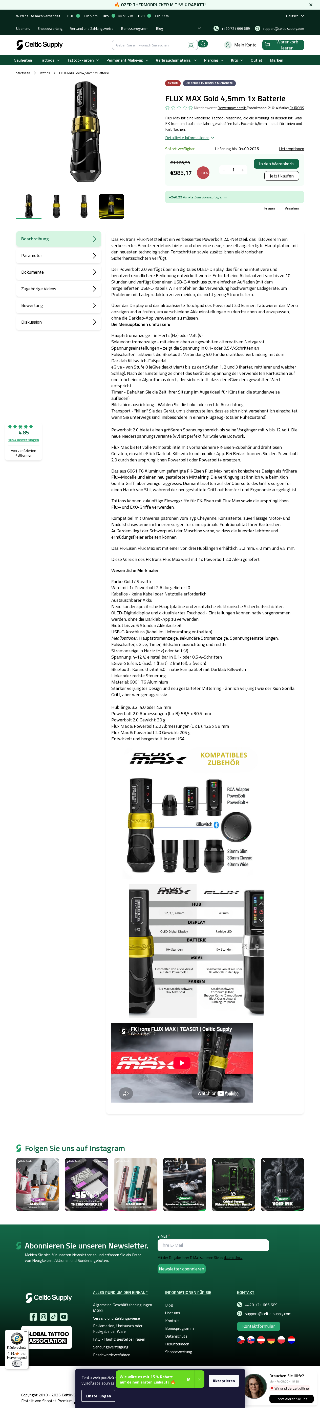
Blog (159, 28)
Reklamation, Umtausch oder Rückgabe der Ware (117, 1328)
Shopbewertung (50, 28)
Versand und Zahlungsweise (92, 28)
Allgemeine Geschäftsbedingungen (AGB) (122, 1307)
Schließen (203, 209)
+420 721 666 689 (261, 1305)
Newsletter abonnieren (181, 1268)
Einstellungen (98, 1396)
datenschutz (233, 1257)
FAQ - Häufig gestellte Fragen (119, 1339)
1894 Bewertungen (23, 439)
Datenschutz (176, 1336)
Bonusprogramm (214, 197)
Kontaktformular (258, 1326)
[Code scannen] (191, 45)
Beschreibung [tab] (35, 238)
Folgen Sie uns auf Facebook (33, 1317)
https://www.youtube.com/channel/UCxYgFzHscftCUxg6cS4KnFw (64, 1317)
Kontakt (172, 1320)
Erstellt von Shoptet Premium (47, 1401)
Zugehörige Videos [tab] (38, 288)
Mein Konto (245, 44)
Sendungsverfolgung (111, 1347)
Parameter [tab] (31, 255)
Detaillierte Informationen (187, 138)
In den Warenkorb (276, 163)
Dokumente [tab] (32, 272)
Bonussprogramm (134, 28)
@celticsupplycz (53, 1317)
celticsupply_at (43, 1317)
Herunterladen (177, 1344)
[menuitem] (23, 60)
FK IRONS (297, 107)
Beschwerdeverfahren (111, 1355)
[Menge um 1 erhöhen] (242, 169)
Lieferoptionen (291, 148)
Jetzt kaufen (282, 175)
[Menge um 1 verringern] (224, 169)
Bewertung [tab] (32, 305)
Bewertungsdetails (232, 107)
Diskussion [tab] (31, 322)
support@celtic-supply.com (268, 1313)
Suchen (203, 43)
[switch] (17, 1364)
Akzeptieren (224, 1381)
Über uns (23, 28)
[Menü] (26, 1333)
